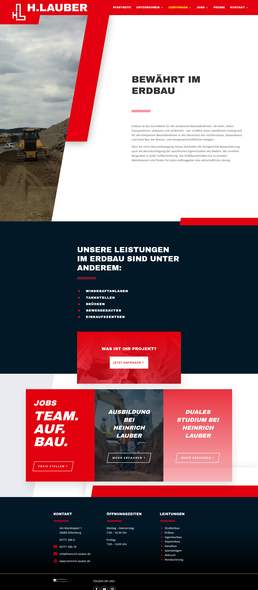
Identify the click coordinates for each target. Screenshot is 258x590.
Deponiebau (172, 541)
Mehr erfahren (127, 458)
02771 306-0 (67, 540)
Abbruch (170, 555)
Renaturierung (174, 559)
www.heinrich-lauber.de (74, 561)
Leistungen (178, 7)
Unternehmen (148, 7)
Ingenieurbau (173, 537)
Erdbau (169, 532)
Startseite (122, 7)
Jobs (201, 7)
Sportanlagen (173, 550)
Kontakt (237, 7)
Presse (219, 7)
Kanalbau (171, 546)
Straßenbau (172, 528)
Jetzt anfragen (127, 362)
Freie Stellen (51, 466)
